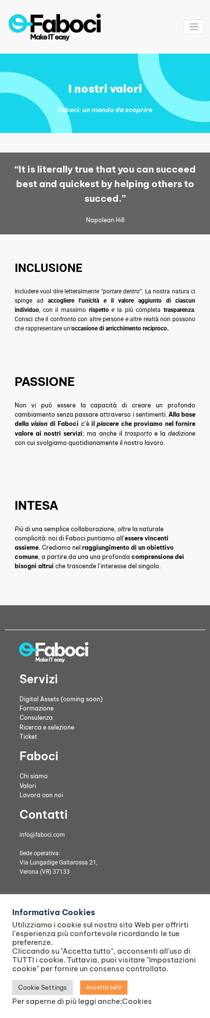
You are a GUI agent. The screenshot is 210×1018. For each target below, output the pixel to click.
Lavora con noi (41, 795)
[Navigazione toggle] (194, 27)
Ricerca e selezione (47, 727)
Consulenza (36, 717)
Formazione (37, 708)
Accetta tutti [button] (104, 987)
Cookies (137, 1001)
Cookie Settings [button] (42, 987)
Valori (28, 785)
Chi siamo (34, 776)
